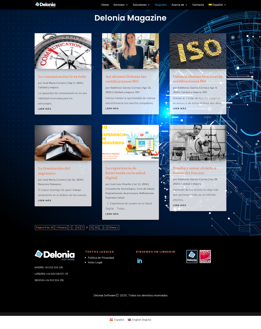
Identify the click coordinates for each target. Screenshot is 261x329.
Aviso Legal (95, 262)
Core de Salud (145, 189)
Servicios (119, 5)
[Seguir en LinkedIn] (139, 260)
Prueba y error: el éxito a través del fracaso (194, 171)
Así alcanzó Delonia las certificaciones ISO (125, 79)
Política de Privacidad (101, 258)
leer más (44, 108)
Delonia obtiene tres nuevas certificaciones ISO (197, 79)
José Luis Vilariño (121, 184)
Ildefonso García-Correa (125, 87)
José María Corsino (54, 83)
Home (105, 5)
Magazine (161, 5)
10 (96, 227)
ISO (137, 92)
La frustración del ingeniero (54, 171)
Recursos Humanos (49, 184)
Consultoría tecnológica (120, 189)
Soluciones (140, 5)
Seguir (152, 260)
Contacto (198, 5)
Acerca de (178, 5)
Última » (113, 227)
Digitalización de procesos (121, 193)
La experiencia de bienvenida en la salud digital (125, 173)
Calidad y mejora (48, 87)
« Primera (61, 227)
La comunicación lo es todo (62, 76)
